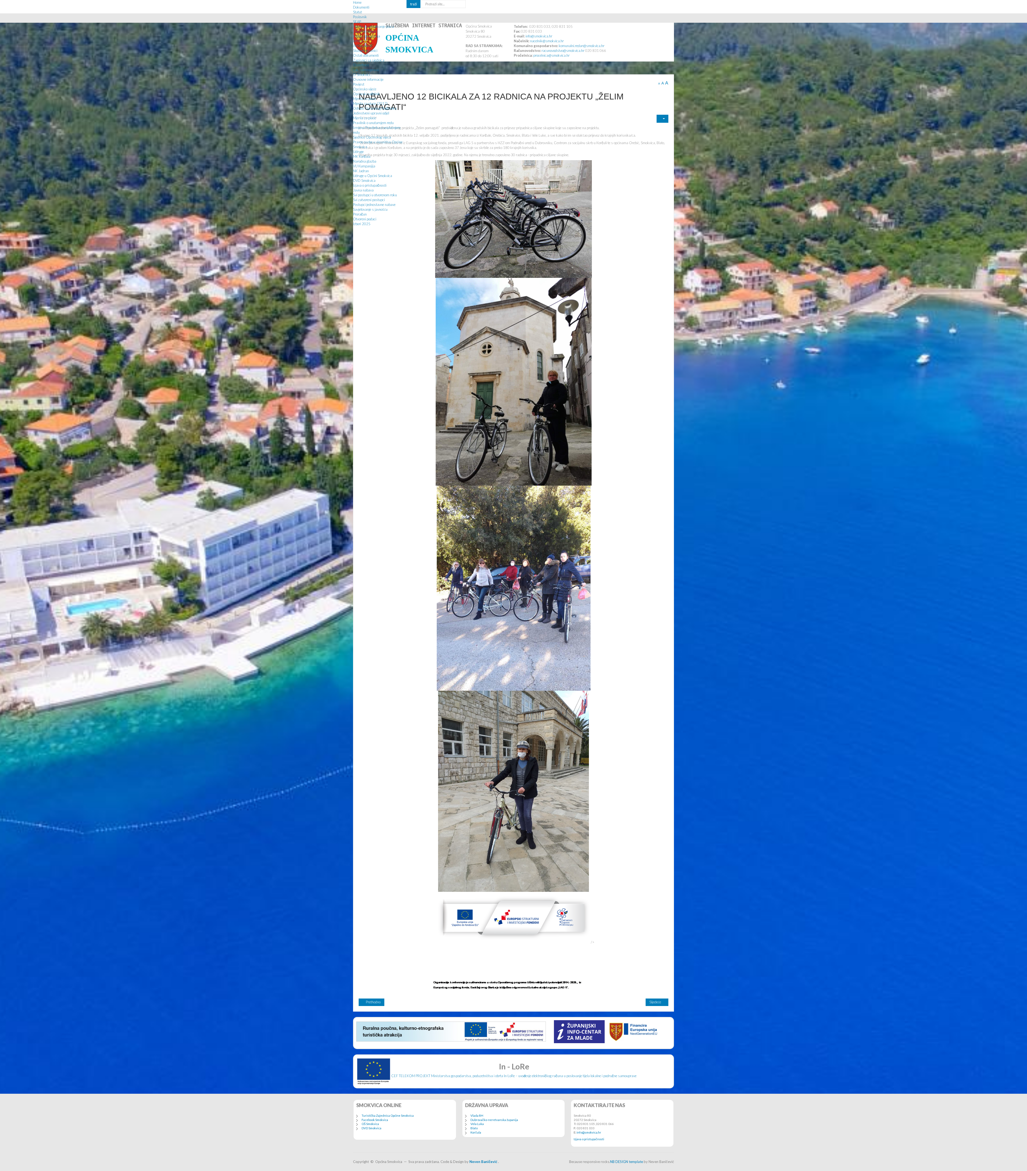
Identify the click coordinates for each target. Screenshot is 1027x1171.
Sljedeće (655, 1002)
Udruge (358, 151)
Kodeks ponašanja (366, 36)
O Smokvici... (362, 74)
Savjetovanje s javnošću (370, 209)
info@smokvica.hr (589, 1132)
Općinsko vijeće (364, 89)
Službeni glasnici (365, 50)
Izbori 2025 (361, 224)
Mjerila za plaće (364, 99)
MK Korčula (361, 156)
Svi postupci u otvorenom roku (375, 195)
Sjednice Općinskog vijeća (372, 137)
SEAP (357, 22)
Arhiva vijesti (362, 46)
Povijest (358, 84)
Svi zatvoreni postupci (369, 200)
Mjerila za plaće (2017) (370, 103)
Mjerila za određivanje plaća (373, 26)
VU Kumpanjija (364, 166)
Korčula (475, 1132)
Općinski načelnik (366, 94)
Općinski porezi (364, 31)
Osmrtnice (361, 65)
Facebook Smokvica (375, 1120)
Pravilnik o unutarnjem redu (373, 123)
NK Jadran (361, 171)
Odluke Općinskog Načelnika (375, 108)
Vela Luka (477, 1124)
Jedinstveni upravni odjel (371, 113)
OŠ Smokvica (370, 1124)
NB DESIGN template (626, 1162)
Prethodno (373, 1002)
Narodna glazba (364, 161)
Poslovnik (360, 17)
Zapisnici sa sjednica (368, 60)
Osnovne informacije (368, 79)
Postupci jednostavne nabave (374, 204)
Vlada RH (476, 1115)
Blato (474, 1128)
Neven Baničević (483, 1162)
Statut (357, 12)
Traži (413, 4)
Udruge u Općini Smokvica (372, 176)
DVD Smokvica (364, 180)
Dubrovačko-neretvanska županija (494, 1120)
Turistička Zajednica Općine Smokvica (388, 1115)
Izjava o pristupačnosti (369, 185)
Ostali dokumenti (366, 55)
